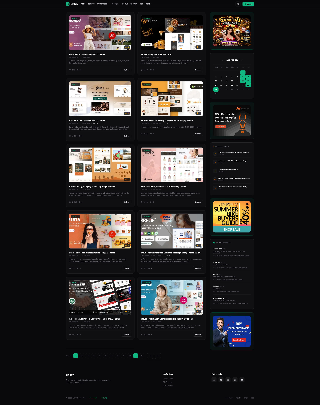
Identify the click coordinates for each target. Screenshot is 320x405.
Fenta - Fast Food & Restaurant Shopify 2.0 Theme (92, 253)
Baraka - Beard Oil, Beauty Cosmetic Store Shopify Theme (167, 120)
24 (216, 89)
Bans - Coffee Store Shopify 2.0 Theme (87, 120)
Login (249, 4)
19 (227, 85)
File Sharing (167, 382)
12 (227, 81)
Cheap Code (168, 379)
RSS (252, 398)
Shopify (133, 4)
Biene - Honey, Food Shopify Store (156, 54)
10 (130, 356)
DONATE (104, 398)
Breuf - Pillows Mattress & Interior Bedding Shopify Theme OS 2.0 (170, 253)
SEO (141, 4)
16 (248, 81)
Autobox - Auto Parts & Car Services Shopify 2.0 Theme (94, 319)
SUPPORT (93, 398)
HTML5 (125, 4)
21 (142, 356)
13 (232, 81)
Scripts (91, 4)
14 (237, 81)
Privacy (229, 398)
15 (243, 81)
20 (232, 85)
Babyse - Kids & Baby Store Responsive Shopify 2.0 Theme (167, 319)
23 (248, 85)
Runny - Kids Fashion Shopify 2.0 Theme (87, 54)
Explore (126, 70)
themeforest (73, 57)
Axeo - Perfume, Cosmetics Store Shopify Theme (163, 186)
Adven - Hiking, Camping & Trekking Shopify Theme (92, 186)
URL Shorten (168, 386)
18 (221, 85)
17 (216, 85)
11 (221, 81)
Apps (83, 4)
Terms (238, 398)
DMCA (246, 398)
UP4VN (74, 3)
